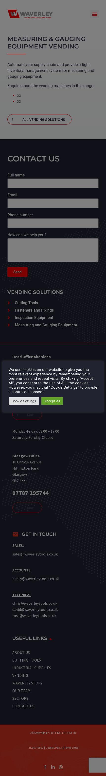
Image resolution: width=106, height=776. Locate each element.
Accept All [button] (52, 401)
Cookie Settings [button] (24, 401)
